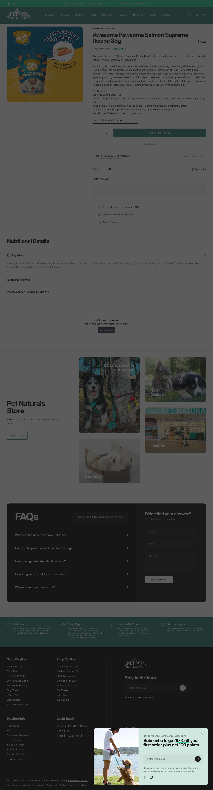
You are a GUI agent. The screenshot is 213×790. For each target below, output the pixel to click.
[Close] (202, 734)
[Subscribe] (198, 759)
